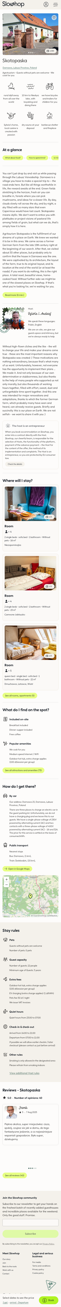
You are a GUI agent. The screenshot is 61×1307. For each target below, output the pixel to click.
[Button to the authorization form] (46, 4)
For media (36, 1262)
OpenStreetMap (39, 915)
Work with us (8, 1270)
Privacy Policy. (48, 1244)
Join (4, 1263)
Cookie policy (38, 1273)
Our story (6, 1259)
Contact (6, 1273)
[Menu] (55, 4)
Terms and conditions (41, 1266)
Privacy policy (38, 1269)
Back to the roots (10, 1266)
